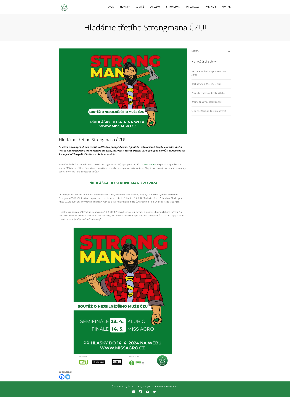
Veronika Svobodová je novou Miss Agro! (209, 73)
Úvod (111, 6)
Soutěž (140, 6)
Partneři (210, 6)
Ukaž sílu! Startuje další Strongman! (209, 110)
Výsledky (155, 6)
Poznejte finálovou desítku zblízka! (208, 93)
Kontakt (227, 6)
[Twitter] (67, 376)
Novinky (125, 6)
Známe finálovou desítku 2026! (207, 101)
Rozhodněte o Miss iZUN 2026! (207, 83)
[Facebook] (61, 376)
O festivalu (192, 6)
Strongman (173, 6)
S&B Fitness (150, 164)
